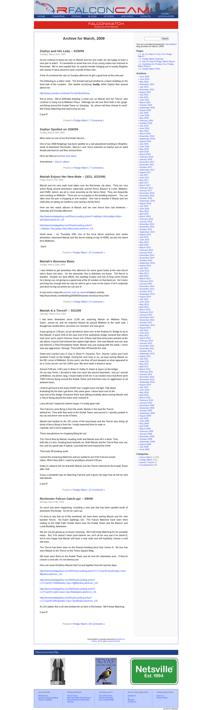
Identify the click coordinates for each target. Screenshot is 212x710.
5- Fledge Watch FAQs (150, 69)
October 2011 (146, 351)
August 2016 (145, 203)
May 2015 (144, 242)
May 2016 (144, 211)
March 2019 (145, 133)
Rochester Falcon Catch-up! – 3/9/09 (66, 498)
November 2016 (147, 196)
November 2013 (147, 289)
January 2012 (146, 343)
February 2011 (146, 372)
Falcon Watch (146, 457)
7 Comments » (96, 120)
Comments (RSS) (113, 641)
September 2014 (147, 263)
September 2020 (147, 108)
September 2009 (147, 413)
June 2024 (144, 79)
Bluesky (131, 700)
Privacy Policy (162, 698)
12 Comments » (97, 489)
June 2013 (144, 302)
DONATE (145, 16)
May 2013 (144, 304)
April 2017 (144, 183)
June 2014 (144, 271)
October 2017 (146, 167)
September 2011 (147, 354)
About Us (160, 696)
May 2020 (144, 118)
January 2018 (146, 159)
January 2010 (146, 403)
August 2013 (145, 297)
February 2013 (146, 312)
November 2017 (147, 165)
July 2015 (144, 237)
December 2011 (147, 346)
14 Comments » (97, 252)
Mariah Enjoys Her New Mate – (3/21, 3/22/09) (72, 176)
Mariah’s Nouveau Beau (57, 261)
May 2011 (144, 364)
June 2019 (144, 128)
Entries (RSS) (97, 641)
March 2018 (145, 154)
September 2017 (147, 170)
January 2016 (146, 222)
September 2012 (147, 325)
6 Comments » (96, 301)
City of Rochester (105, 696)
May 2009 (144, 423)
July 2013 (144, 299)
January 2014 (146, 284)
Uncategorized (146, 465)
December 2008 (147, 436)
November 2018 (147, 136)
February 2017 (146, 188)
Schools (70, 702)
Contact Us (132, 702)
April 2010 (144, 395)
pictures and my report (74, 292)
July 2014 (144, 268)
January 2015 (146, 253)
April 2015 (144, 245)
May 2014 (144, 273)
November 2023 (147, 84)
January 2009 (146, 434)
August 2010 (145, 385)
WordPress (120, 639)
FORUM (76, 16)
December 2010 (147, 377)
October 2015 (146, 229)
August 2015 (145, 234)
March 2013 (145, 310)
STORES (109, 16)
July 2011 (144, 359)
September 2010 (147, 382)
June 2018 (144, 146)
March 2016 (145, 216)
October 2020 (146, 105)
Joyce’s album (62, 161)
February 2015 (146, 250)
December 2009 (147, 405)
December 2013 (147, 286)
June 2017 (144, 177)
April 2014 (144, 276)
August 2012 (145, 328)
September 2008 (147, 442)
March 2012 (145, 338)
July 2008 (144, 447)
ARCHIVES (127, 16)
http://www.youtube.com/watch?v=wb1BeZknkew (65, 93)
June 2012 (144, 333)
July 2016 (144, 206)
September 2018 (147, 139)
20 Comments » (97, 624)
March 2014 (145, 278)
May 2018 (144, 149)
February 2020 (146, 121)
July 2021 (144, 97)
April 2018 (144, 152)
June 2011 (144, 361)
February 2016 (146, 219)
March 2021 (145, 102)
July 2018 (144, 144)
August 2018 (145, 141)
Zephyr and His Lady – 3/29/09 (62, 51)
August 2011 (145, 356)
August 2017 (145, 172)
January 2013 (146, 315)
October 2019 (146, 123)
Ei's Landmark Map (106, 700)
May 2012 (144, 335)
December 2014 (147, 255)
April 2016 (144, 214)
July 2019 (144, 126)
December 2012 (147, 317)
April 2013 (144, 307)
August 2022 (145, 92)
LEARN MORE (166, 16)
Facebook (132, 696)
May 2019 (144, 131)
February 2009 (146, 431)
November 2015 (147, 227)
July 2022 (144, 95)
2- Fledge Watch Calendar (152, 59)
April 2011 (144, 367)
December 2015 (147, 224)
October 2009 (146, 411)
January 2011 (146, 374)
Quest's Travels (147, 462)
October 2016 (146, 198)
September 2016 (147, 201)
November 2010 (147, 379)
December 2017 (147, 162)
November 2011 (147, 348)
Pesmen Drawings (106, 698)
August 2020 (145, 110)
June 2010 (144, 390)
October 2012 (146, 322)
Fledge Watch (81, 120)
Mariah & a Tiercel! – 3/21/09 (60, 310)
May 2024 (144, 82)
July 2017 (144, 175)
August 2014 (145, 266)
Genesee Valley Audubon (48, 698)
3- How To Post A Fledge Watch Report (157, 61)
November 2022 (147, 89)
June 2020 (144, 115)
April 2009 (144, 426)
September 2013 (147, 294)
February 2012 (146, 341)
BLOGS (92, 16)
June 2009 (144, 421)
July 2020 (144, 113)
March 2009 (145, 429)
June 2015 (144, 240)
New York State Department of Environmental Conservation (79, 699)
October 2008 (146, 439)
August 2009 (145, 416)
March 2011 (145, 369)
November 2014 (147, 258)
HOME (41, 16)
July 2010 (144, 387)
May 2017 (144, 180)
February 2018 (146, 157)
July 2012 (144, 330)
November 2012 (147, 320)
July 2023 (144, 87)
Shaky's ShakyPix (45, 700)
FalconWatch (171, 44)
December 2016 (147, 193)
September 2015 (147, 232)
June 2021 (144, 100)
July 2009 (144, 418)
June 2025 (144, 77)
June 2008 (144, 449)
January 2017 (146, 190)
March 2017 (145, 185)
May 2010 (144, 392)
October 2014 (146, 260)
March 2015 (145, 247)
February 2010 (146, 400)
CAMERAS (58, 16)
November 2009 (147, 408)
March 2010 (145, 398)
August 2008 (145, 444)
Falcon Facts (72, 696)
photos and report (67, 156)
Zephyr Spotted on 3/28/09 (59, 129)
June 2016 (144, 209)
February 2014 (146, 281)
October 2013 (146, 291)
